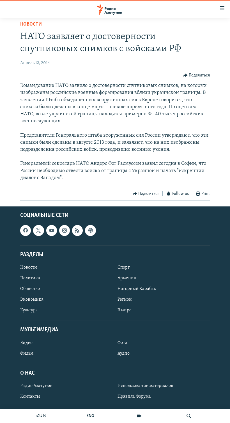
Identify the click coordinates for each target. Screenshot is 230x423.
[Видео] (139, 416)
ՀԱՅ (41, 416)
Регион (125, 300)
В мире (125, 310)
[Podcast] (90, 230)
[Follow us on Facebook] (25, 230)
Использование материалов (145, 386)
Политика (30, 278)
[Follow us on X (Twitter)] (38, 230)
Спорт (124, 267)
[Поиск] (188, 416)
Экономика (31, 300)
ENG (90, 416)
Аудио (124, 353)
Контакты (30, 396)
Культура (29, 310)
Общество (30, 289)
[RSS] (77, 230)
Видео (26, 343)
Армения (127, 278)
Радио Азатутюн (36, 386)
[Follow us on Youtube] (51, 230)
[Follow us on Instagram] (64, 230)
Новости (31, 24)
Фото (122, 343)
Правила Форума (134, 396)
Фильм (26, 353)
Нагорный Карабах (137, 289)
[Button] (196, 75)
